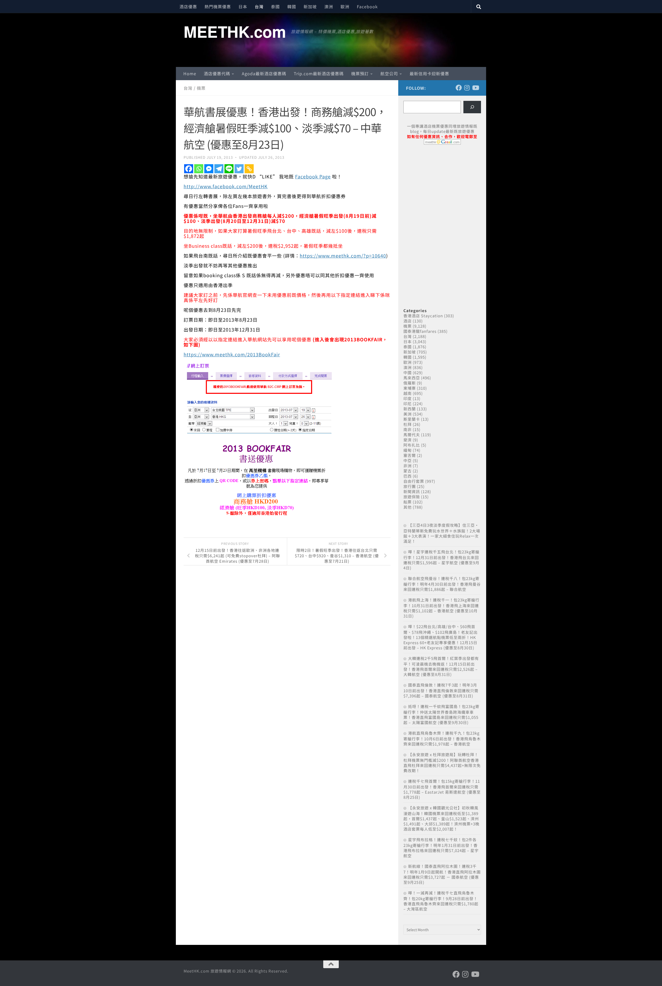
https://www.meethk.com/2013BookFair (232, 354)
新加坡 (310, 6)
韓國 (291, 6)
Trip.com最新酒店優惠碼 (319, 73)
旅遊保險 (411, 496)
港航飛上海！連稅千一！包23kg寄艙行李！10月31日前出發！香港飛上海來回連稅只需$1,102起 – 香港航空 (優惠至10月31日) (441, 608)
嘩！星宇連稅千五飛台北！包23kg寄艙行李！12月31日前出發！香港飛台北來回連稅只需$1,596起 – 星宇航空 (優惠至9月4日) (441, 559)
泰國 (275, 6)
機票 (201, 88)
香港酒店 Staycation (423, 315)
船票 (407, 502)
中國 (407, 372)
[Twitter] (239, 168)
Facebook (367, 6)
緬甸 (407, 450)
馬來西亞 (411, 377)
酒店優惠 (188, 6)
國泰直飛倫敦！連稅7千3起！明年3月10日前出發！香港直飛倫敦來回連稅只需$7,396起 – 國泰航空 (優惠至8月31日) (440, 690)
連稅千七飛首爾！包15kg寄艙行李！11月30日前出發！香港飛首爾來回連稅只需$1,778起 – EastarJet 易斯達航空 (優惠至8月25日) (442, 789)
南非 (407, 429)
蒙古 (407, 470)
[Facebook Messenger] (208, 168)
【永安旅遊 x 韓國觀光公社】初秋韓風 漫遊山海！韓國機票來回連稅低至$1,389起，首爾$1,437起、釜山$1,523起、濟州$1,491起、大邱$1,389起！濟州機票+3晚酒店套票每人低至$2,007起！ (441, 818)
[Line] (229, 168)
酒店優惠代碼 (217, 73)
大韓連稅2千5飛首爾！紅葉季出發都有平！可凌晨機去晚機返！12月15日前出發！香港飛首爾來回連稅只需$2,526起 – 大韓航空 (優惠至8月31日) (441, 666)
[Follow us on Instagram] (467, 88)
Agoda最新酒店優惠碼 (264, 73)
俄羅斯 (409, 383)
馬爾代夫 (411, 434)
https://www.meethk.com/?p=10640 (343, 255)
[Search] (472, 107)
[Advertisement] (442, 188)
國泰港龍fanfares (420, 331)
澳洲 (328, 6)
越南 (407, 393)
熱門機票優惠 (218, 6)
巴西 (407, 476)
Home (189, 73)
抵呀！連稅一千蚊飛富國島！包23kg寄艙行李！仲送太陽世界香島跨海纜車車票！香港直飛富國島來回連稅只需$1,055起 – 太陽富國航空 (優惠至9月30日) (441, 714)
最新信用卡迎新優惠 (429, 73)
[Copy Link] (249, 168)
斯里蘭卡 (411, 419)
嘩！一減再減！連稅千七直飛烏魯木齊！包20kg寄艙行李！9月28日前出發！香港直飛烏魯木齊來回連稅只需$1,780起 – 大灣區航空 (440, 901)
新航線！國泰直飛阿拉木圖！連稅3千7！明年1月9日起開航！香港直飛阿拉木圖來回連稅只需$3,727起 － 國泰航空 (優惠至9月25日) (442, 874)
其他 (407, 507)
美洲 (407, 414)
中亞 (407, 460)
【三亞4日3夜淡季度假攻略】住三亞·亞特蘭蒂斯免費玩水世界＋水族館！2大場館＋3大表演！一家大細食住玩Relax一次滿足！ (441, 533)
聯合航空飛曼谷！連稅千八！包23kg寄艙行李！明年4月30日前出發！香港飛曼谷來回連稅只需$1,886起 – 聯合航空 (442, 584)
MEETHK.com (235, 31)
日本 (242, 6)
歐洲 (345, 6)
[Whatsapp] (198, 168)
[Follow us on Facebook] (459, 88)
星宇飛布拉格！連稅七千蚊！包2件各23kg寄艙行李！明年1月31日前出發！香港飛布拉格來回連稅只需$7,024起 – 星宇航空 (441, 847)
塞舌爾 (409, 455)
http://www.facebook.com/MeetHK (226, 186)
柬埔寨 (409, 388)
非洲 (407, 465)
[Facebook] (188, 168)
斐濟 (407, 439)
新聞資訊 (411, 491)
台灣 (259, 6)
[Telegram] (218, 168)
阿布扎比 (411, 445)
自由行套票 (413, 481)
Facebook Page (313, 176)
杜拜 (407, 424)
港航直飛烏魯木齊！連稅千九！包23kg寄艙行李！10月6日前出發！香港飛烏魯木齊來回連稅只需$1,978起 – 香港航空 (442, 738)
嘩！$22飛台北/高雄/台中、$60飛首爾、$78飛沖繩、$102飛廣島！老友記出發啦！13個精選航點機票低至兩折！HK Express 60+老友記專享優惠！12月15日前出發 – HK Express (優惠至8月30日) (440, 637)
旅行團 (409, 486)
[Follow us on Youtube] (475, 88)
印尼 (407, 403)
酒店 (407, 320)
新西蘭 (409, 408)
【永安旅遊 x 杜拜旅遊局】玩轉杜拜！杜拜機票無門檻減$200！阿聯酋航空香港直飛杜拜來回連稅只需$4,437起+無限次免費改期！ (442, 762)
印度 (407, 398)
